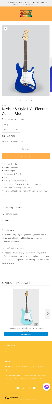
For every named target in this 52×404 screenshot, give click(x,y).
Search (8, 352)
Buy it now (26, 156)
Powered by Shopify (31, 399)
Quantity (5, 125)
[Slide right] (31, 100)
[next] (47, 314)
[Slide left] (20, 100)
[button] (3, 13)
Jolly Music (23, 399)
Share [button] (7, 220)
